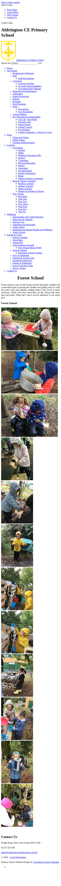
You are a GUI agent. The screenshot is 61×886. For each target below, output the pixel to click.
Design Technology (27, 173)
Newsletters (23, 109)
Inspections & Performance (24, 91)
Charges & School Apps (23, 258)
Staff (14, 76)
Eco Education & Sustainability (26, 117)
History (21, 165)
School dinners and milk (23, 245)
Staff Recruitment (26, 78)
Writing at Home (25, 186)
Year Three (23, 204)
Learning (11, 145)
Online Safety (18, 227)
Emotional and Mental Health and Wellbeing (32, 230)
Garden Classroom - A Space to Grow (35, 132)
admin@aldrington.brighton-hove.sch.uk (19, 852)
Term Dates (12, 10)
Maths (21, 153)
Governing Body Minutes (29, 88)
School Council (25, 127)
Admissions (17, 94)
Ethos (9, 135)
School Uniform (19, 250)
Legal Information (18, 857)
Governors (17, 81)
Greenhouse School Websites (46, 862)
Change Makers (19, 114)
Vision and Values (20, 137)
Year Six (22, 212)
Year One (22, 199)
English (21, 150)
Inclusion (16, 101)
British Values (18, 140)
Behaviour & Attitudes (22, 219)
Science (21, 158)
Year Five (22, 209)
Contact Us (12, 17)
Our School (12, 71)
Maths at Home (25, 189)
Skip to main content (10, 2)
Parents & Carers (14, 235)
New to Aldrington (20, 255)
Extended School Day (22, 260)
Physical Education (26, 163)
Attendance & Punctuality (24, 224)
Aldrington (30, 60)
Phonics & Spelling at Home (31, 191)
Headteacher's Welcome (23, 73)
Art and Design (25, 171)
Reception (22, 196)
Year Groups (12, 15)
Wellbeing (11, 214)
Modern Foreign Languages (30, 178)
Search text (6, 63)
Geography (23, 168)
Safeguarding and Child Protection (27, 217)
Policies (15, 99)
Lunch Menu (12, 12)
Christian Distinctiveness (23, 142)
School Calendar (19, 237)
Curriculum (17, 147)
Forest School (24, 124)
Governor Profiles (26, 83)
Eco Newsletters (25, 112)
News (15, 106)
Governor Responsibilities (29, 86)
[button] (14, 22)
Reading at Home (26, 183)
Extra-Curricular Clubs (22, 265)
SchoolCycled (24, 122)
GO (40, 63)
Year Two (22, 201)
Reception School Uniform (30, 253)
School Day (17, 242)
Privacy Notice (19, 268)
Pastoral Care (18, 222)
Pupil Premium (19, 104)
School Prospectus (20, 96)
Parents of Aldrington (22, 263)
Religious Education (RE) (29, 155)
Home (9, 68)
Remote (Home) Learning (24, 181)
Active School (18, 232)
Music (21, 176)
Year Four (22, 206)
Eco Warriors (24, 130)
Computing (23, 160)
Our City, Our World (27, 119)
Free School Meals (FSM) (29, 248)
